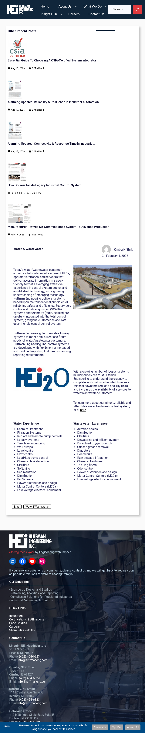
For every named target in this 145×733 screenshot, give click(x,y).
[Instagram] (42, 561)
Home (45, 6)
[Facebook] (22, 561)
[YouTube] (32, 561)
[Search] (137, 9)
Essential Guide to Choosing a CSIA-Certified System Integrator (52, 60)
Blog (16, 506)
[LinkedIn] (12, 561)
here (83, 410)
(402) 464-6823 (29, 656)
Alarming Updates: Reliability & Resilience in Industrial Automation (53, 102)
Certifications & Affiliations (26, 619)
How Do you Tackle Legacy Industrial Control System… (45, 185)
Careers (14, 626)
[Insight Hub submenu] (61, 14)
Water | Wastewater (37, 506)
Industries (16, 616)
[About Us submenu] (76, 7)
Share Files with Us (22, 630)
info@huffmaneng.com (32, 660)
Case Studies (18, 623)
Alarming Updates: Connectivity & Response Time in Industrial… (51, 143)
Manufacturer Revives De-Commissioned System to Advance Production (58, 227)
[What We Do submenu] (106, 7)
